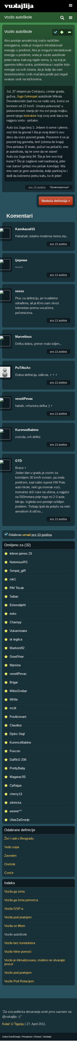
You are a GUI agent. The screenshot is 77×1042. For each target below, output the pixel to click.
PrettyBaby (17, 768)
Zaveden (10, 855)
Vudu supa (11, 847)
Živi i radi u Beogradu (19, 838)
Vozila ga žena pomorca (21, 900)
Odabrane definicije (19, 830)
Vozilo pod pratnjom (18, 972)
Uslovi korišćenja (11, 1036)
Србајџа (15, 785)
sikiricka (15, 802)
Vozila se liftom (14, 926)
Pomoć (37, 1036)
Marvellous (23, 336)
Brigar (14, 682)
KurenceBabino (26, 430)
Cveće (8, 873)
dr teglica (16, 639)
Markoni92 (17, 648)
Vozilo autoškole (18, 17)
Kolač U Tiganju (13, 1024)
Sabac (14, 596)
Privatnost (27, 1036)
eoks (13, 613)
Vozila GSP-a (13, 908)
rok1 (13, 579)
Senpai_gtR (18, 570)
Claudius (16, 725)
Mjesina (15, 665)
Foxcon (15, 751)
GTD (18, 460)
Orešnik (9, 864)
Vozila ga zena (14, 891)
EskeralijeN (18, 605)
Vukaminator (18, 631)
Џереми (21, 260)
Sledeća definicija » (55, 200)
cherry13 (16, 794)
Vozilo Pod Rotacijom (19, 981)
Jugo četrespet (27, 96)
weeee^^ (16, 811)
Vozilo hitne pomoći (17, 951)
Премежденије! (59, 187)
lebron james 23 (21, 553)
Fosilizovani (18, 716)
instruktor (30, 115)
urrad (26, 535)
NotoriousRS (19, 562)
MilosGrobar (18, 691)
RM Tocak (17, 588)
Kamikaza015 (25, 229)
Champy (16, 622)
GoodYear (17, 656)
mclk (13, 708)
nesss (19, 291)
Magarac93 (17, 777)
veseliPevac (24, 398)
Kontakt (47, 1036)
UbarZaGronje (20, 819)
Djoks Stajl (17, 734)
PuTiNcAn (22, 368)
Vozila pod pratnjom (18, 917)
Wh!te (14, 699)
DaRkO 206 (18, 759)
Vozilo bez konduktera (19, 943)
